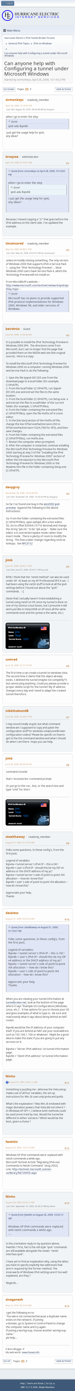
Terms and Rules (35, 1383)
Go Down (8, 89)
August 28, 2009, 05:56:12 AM (20, 1202)
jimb (9, 560)
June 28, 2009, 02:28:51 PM (19, 716)
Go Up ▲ (50, 1383)
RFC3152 (27, 543)
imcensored (14, 243)
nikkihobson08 (17, 711)
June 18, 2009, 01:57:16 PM (19, 665)
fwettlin (12, 1142)
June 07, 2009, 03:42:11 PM (19, 565)
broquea (12, 157)
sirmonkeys (14, 100)
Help (22, 1383)
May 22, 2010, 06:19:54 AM (19, 1305)
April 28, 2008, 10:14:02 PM (19, 105)
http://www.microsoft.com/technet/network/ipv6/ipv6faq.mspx (37, 287)
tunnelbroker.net (16, 1002)
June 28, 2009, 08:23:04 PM (19, 764)
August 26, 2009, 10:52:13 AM (20, 1147)
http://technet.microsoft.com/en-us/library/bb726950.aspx (29, 1171)
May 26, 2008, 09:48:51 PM (19, 249)
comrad (11, 659)
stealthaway (15, 837)
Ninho (10, 1076)
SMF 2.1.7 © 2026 (29, 1387)
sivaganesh (14, 1299)
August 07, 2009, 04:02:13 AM (23, 1082)
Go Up (6, 1361)
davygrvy (13, 487)
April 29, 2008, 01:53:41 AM (19, 162)
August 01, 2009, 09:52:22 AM (20, 918)
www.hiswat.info (30, 1352)
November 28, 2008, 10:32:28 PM (22, 492)
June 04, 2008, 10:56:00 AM (19, 334)
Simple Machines (46, 1387)
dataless (12, 913)
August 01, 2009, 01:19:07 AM (20, 842)
